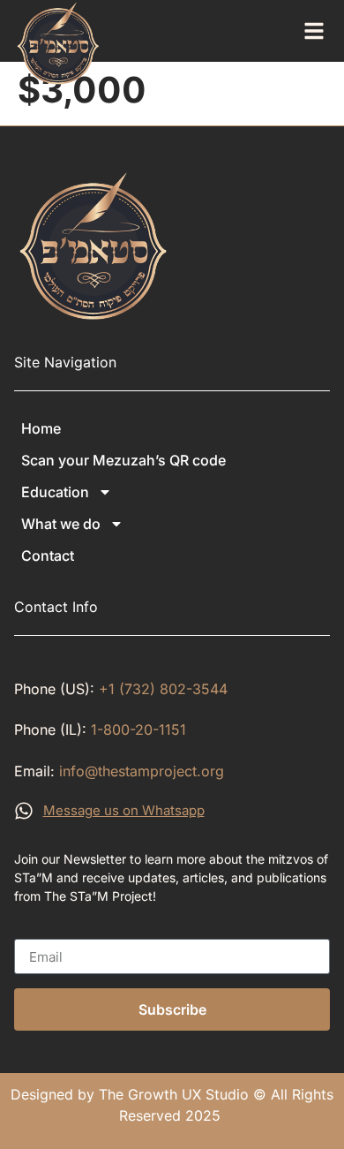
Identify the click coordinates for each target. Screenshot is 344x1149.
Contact (47, 555)
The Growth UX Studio (174, 1094)
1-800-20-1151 (138, 729)
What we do (61, 524)
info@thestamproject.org (141, 771)
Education (55, 492)
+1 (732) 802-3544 (163, 689)
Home (41, 428)
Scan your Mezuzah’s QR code (123, 460)
